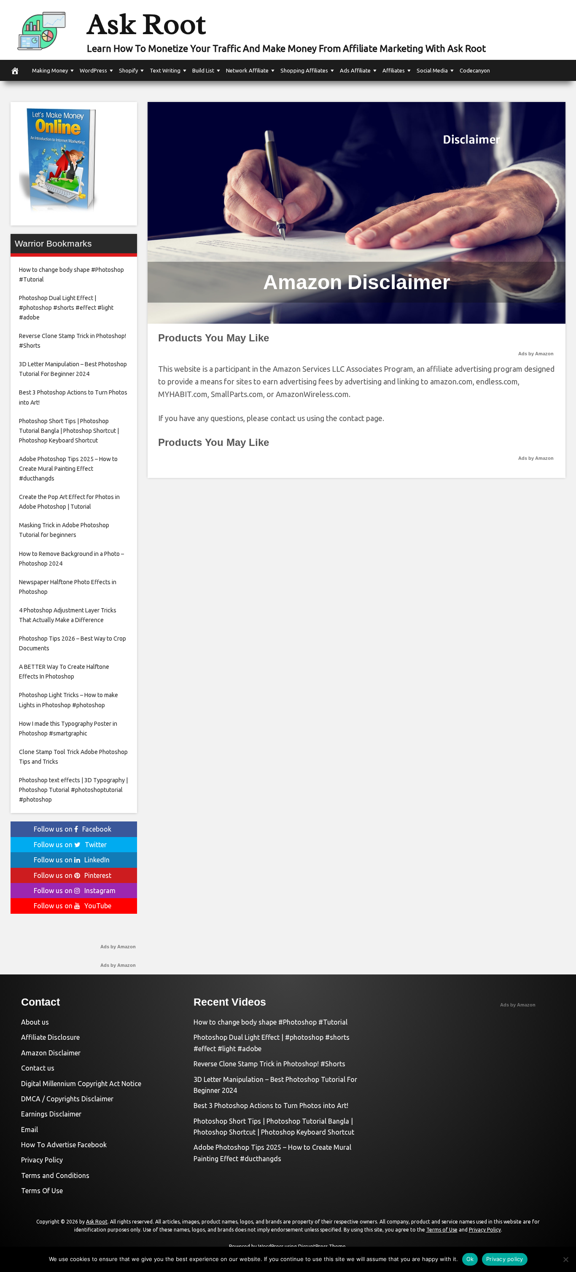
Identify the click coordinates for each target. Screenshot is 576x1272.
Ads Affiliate (355, 70)
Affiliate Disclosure (50, 1037)
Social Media (432, 70)
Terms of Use (442, 1229)
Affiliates (393, 70)
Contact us (37, 1068)
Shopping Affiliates (304, 70)
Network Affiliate (247, 70)
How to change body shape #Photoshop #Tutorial (270, 1022)
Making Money (50, 70)
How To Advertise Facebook (64, 1145)
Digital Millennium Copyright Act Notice (81, 1083)
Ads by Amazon (536, 353)
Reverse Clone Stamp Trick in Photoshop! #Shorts (269, 1064)
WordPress (93, 70)
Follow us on (72, 829)
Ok (470, 1259)
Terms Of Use (42, 1190)
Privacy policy (504, 1259)
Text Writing (165, 70)
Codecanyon (475, 70)
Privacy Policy (42, 1160)
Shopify (128, 70)
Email (29, 1129)
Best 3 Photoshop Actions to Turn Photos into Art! (271, 1105)
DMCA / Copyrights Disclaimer (67, 1099)
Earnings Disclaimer (51, 1114)
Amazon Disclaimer (51, 1053)
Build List (203, 70)
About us (35, 1022)
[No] (565, 1259)
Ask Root (146, 24)
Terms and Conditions (55, 1175)
